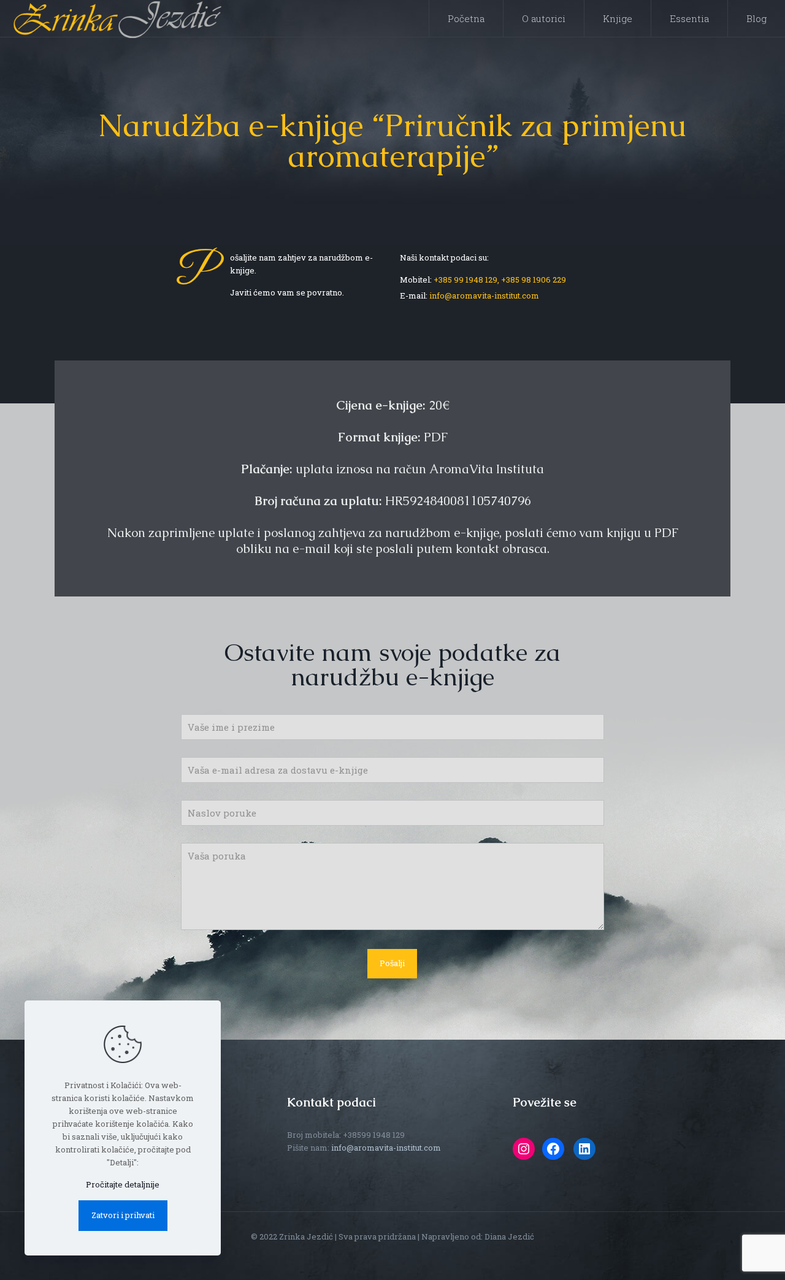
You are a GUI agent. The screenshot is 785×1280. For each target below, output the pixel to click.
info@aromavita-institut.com (484, 295)
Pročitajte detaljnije (122, 1184)
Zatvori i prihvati (123, 1215)
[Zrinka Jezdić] (116, 18)
